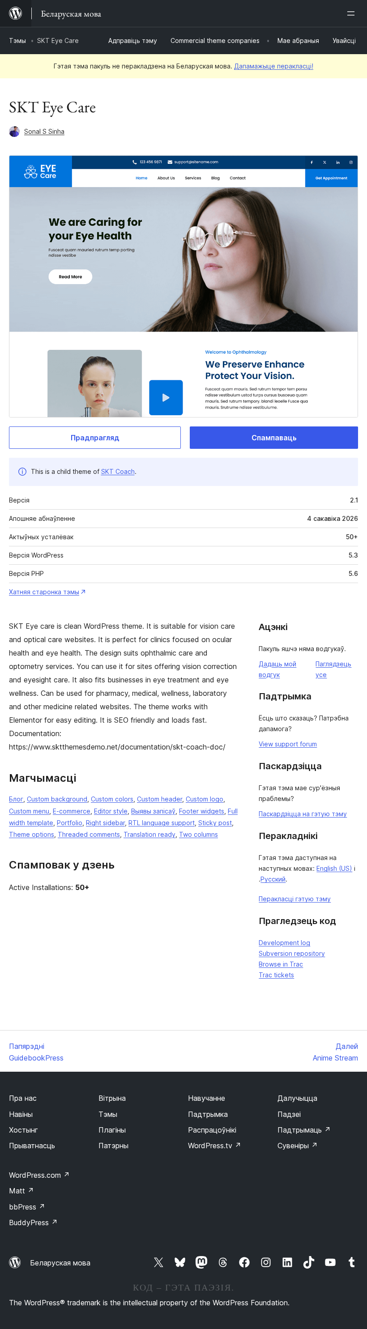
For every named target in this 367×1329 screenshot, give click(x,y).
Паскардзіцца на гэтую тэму (303, 814)
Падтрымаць (304, 1129)
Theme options (31, 834)
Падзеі (289, 1114)
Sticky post (215, 822)
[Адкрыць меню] (352, 13)
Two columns (198, 834)
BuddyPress (33, 1222)
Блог (16, 799)
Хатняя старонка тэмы (44, 592)
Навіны (21, 1114)
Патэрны (113, 1145)
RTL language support (161, 822)
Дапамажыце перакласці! (273, 66)
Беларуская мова (60, 1262)
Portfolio (69, 822)
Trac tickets (276, 975)
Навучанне (206, 1098)
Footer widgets (201, 811)
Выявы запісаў (153, 811)
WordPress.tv (214, 1145)
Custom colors (112, 799)
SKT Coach (118, 471)
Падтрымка (208, 1114)
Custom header (159, 799)
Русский (273, 879)
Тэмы (17, 40)
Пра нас (23, 1098)
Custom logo (204, 799)
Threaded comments (89, 834)
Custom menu (29, 811)
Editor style (111, 811)
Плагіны (112, 1129)
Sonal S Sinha (44, 131)
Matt (21, 1190)
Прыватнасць (32, 1145)
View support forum (288, 744)
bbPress (27, 1206)
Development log (284, 942)
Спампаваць (274, 437)
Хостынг (23, 1129)
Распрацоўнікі (212, 1129)
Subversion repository (292, 953)
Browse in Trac (281, 964)
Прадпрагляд (95, 437)
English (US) (334, 868)
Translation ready (149, 834)
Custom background (57, 799)
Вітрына (112, 1098)
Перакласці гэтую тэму (295, 899)
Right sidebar (105, 822)
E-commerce (71, 811)
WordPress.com (39, 1175)
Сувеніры (297, 1145)
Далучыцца (297, 1098)
